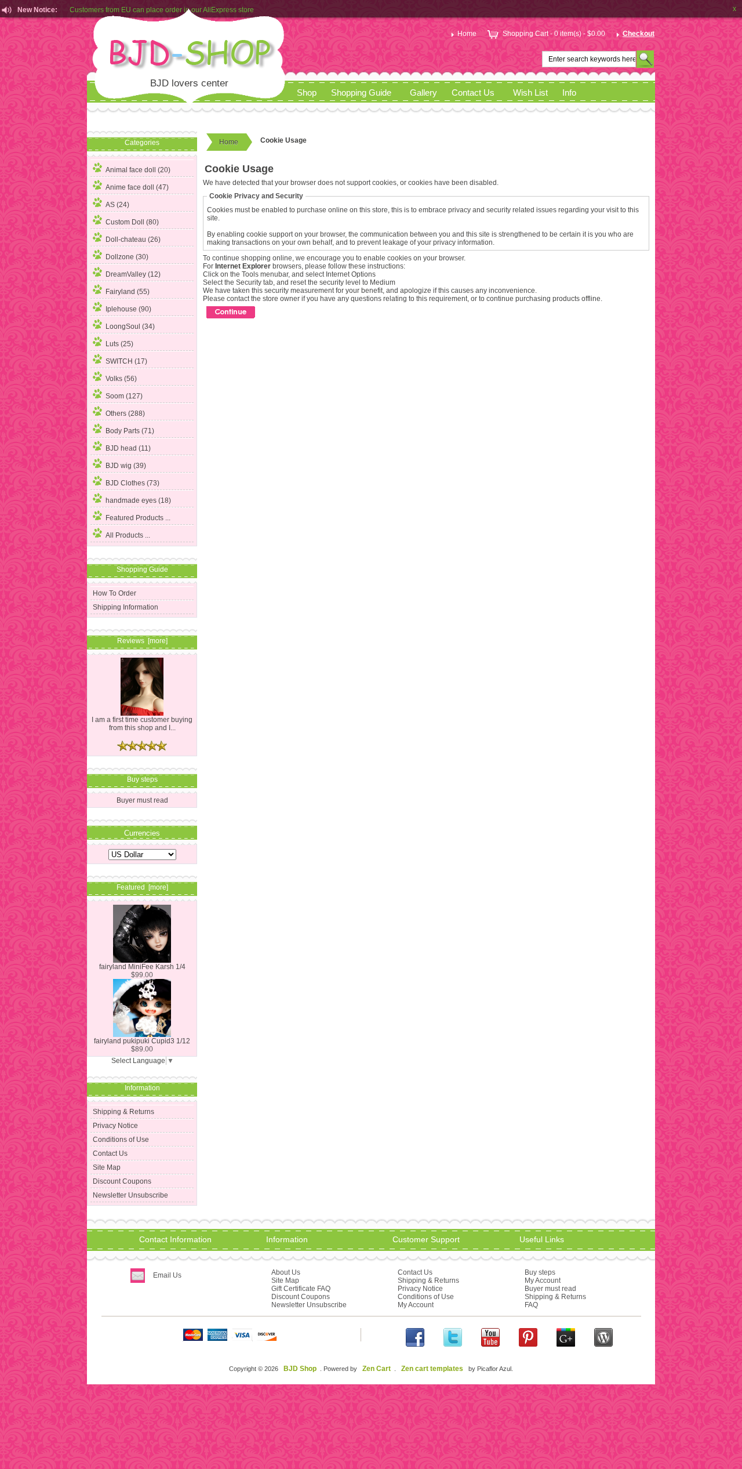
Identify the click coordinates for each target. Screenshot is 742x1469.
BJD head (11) (128, 448)
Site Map (107, 1167)
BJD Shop (300, 1369)
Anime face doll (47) (137, 187)
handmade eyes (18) (138, 500)
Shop (307, 92)
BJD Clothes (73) (132, 483)
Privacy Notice (115, 1126)
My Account (416, 1305)
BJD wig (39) (126, 466)
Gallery (423, 92)
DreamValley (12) (133, 274)
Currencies (142, 832)
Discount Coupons (122, 1181)
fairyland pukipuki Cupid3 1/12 (142, 1041)
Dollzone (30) (127, 257)
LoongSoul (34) (130, 326)
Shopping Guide (361, 92)
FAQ (531, 1305)
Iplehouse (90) (128, 309)
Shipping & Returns (123, 1112)
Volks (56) (121, 379)
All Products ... (128, 535)
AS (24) (117, 205)
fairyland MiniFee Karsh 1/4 (142, 967)
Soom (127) (124, 396)
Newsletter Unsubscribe (130, 1195)
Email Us (167, 1275)
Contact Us (473, 92)
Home (467, 34)
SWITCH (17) (126, 361)
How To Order (114, 593)
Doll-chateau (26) (133, 239)
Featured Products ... (138, 518)
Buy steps (540, 1272)
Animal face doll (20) (138, 170)
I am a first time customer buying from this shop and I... (142, 724)
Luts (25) (119, 344)
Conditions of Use (121, 1140)
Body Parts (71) (130, 431)
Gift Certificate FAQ (300, 1289)
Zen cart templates (432, 1369)
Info (569, 92)
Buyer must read (142, 800)
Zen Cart (376, 1369)
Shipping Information (125, 607)
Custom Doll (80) (132, 222)
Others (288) (125, 413)
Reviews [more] (142, 641)
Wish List (530, 92)
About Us (285, 1272)
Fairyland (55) (128, 292)
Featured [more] (142, 887)
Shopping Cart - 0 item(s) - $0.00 (554, 34)
